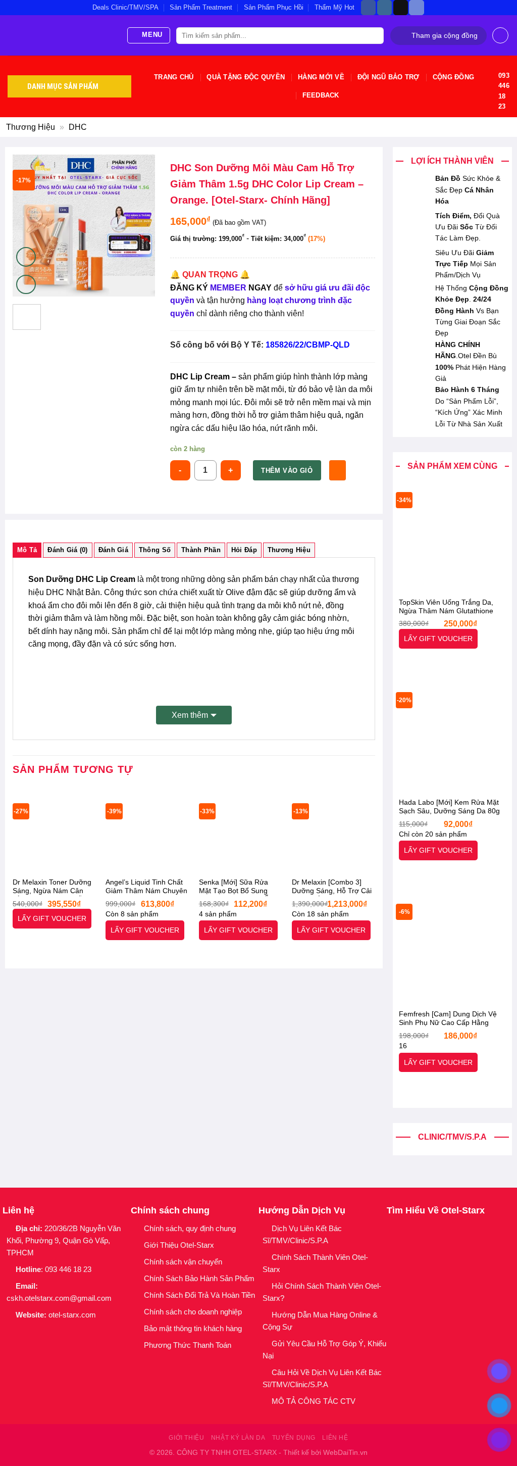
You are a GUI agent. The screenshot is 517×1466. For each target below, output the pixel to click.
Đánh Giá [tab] (113, 550)
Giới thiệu (186, 1437)
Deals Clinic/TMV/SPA (125, 7)
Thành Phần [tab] (201, 550)
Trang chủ (173, 77)
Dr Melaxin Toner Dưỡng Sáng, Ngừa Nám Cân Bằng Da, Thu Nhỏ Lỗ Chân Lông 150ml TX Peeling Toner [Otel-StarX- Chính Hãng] (52, 887)
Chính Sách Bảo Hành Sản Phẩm (201, 1278)
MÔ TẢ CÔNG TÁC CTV (313, 1401)
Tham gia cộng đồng (444, 35)
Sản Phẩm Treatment (201, 7)
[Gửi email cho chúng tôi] (48, 1332)
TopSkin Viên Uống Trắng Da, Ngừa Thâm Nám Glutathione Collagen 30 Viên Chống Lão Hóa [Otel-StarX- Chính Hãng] (452, 607)
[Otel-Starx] (59, 35)
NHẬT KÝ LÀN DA (238, 1437)
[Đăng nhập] (500, 35)
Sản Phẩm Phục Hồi (273, 7)
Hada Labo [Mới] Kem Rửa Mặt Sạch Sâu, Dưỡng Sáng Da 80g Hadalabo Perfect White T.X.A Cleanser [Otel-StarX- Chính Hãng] (449, 807)
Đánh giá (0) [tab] (67, 550)
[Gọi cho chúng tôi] (61, 1332)
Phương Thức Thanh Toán (187, 1345)
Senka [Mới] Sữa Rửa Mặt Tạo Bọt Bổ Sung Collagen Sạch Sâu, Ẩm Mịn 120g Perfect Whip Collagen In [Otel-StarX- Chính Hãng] (237, 887)
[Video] (26, 257)
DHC (78, 127)
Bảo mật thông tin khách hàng (193, 1328)
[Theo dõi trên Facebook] (368, 7)
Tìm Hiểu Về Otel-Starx (436, 1210)
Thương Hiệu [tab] (289, 550)
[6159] (337, 470)
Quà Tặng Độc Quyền (245, 77)
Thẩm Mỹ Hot (334, 7)
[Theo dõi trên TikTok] (400, 7)
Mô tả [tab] (27, 550)
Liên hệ (335, 1437)
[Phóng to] (26, 285)
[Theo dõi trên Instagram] (384, 7)
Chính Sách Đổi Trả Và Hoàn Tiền (199, 1295)
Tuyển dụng (294, 1437)
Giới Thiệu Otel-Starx (179, 1245)
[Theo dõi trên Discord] (416, 7)
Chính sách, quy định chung (190, 1228)
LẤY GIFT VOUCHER (438, 638)
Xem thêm (190, 715)
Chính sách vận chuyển (183, 1261)
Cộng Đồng (453, 77)
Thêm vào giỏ (287, 470)
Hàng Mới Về (321, 77)
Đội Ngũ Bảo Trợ (388, 77)
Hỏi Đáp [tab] (244, 550)
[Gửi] (374, 35)
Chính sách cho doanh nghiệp (194, 1311)
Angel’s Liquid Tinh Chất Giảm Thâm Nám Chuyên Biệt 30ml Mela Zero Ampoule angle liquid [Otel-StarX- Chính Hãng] (146, 887)
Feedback (320, 95)
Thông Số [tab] (155, 550)
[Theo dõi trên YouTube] (74, 1332)
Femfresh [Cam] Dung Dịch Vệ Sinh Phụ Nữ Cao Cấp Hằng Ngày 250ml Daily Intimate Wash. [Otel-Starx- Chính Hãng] (451, 1019)
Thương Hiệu (30, 127)
